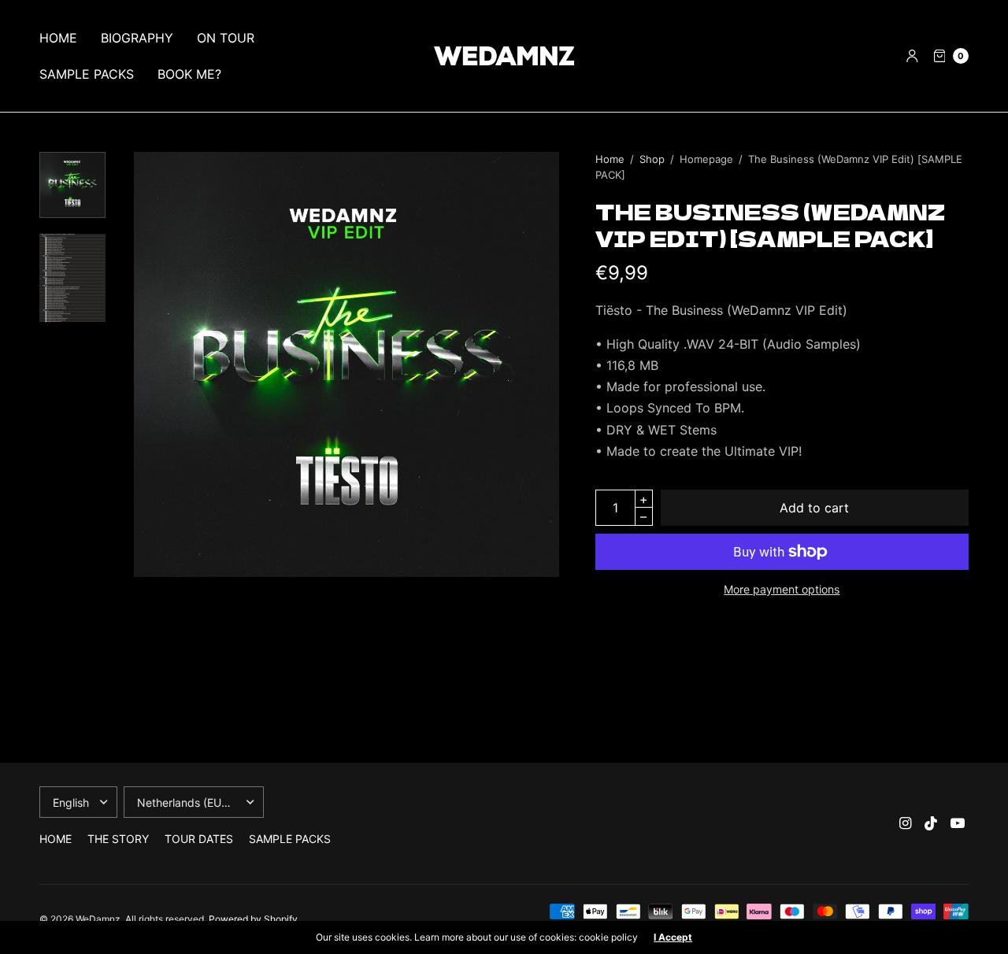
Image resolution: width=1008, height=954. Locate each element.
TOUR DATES (199, 838)
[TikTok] (932, 823)
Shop (652, 159)
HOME (58, 38)
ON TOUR (225, 38)
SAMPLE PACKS (86, 74)
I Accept (673, 937)
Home (609, 159)
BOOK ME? (189, 74)
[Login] (912, 56)
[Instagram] (906, 823)
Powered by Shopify (253, 919)
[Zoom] (346, 364)
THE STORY (118, 838)
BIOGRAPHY (137, 38)
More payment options (781, 589)
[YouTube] (958, 823)
